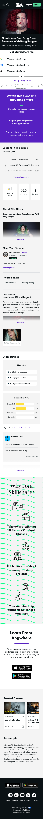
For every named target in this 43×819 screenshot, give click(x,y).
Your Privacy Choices (19, 808)
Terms (35, 800)
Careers (15, 800)
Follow (24, 253)
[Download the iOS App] (13, 785)
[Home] (20, 5)
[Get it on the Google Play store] (21, 676)
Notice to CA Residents (21, 810)
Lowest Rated (18, 428)
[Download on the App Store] (21, 668)
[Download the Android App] (30, 785)
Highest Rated (8, 428)
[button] (3, 4)
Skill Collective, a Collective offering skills (19, 46)
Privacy (28, 800)
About (8, 800)
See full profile (8, 268)
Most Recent (29, 428)
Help (21, 800)
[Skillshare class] (14, 708)
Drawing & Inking (28, 283)
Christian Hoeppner (10, 343)
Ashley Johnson (17, 470)
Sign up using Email (21, 81)
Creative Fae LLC (18, 437)
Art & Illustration (10, 283)
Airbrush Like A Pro (12, 720)
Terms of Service (27, 85)
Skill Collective (18, 253)
